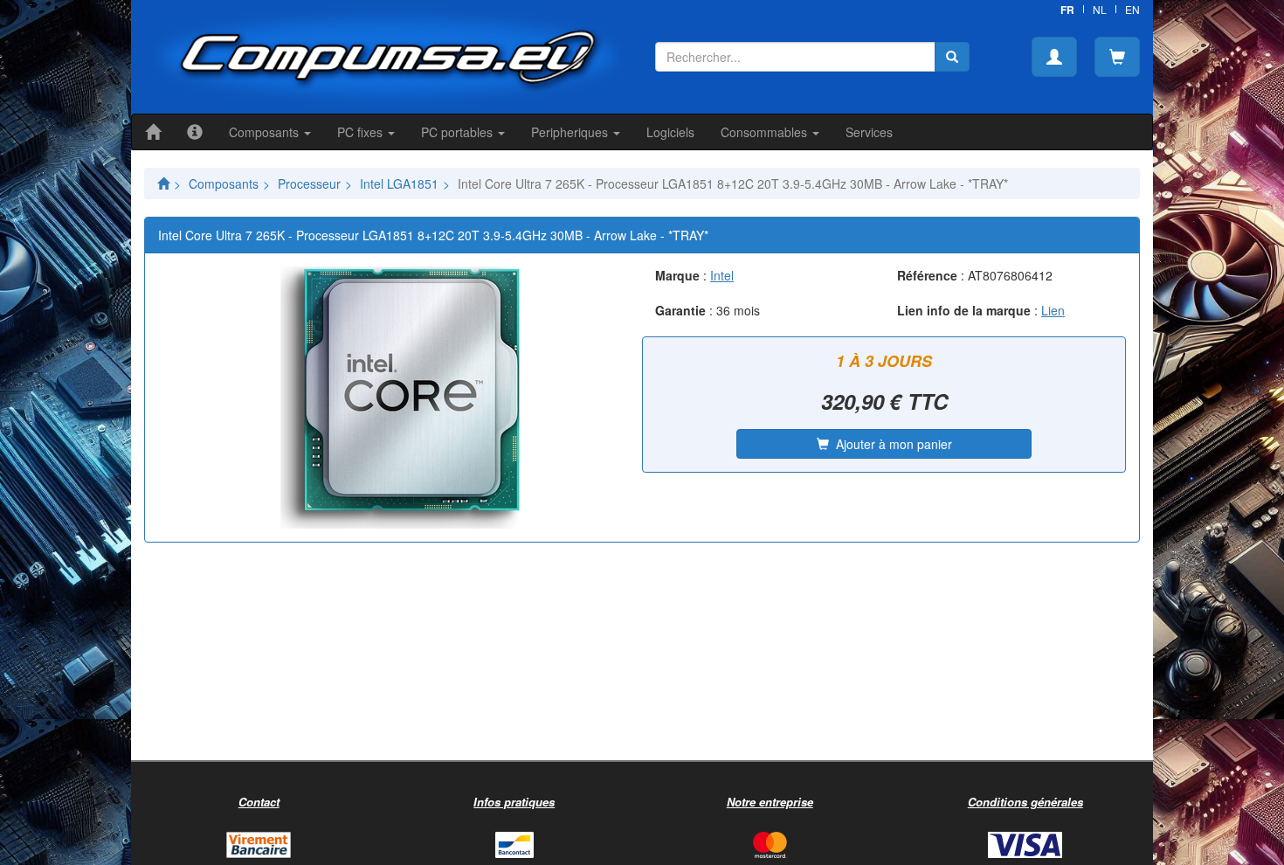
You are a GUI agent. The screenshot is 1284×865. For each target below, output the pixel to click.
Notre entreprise (770, 801)
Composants (265, 132)
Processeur (309, 183)
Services (869, 132)
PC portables (458, 132)
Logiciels (670, 132)
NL (1100, 9)
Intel (722, 275)
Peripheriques (571, 132)
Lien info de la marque (964, 310)
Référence (927, 275)
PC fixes (361, 132)
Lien (1053, 310)
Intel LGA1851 (399, 183)
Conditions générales (1025, 801)
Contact (259, 801)
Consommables (766, 132)
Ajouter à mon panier (890, 444)
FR (1067, 9)
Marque (677, 275)
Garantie (680, 310)
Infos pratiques (514, 801)
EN (1132, 9)
